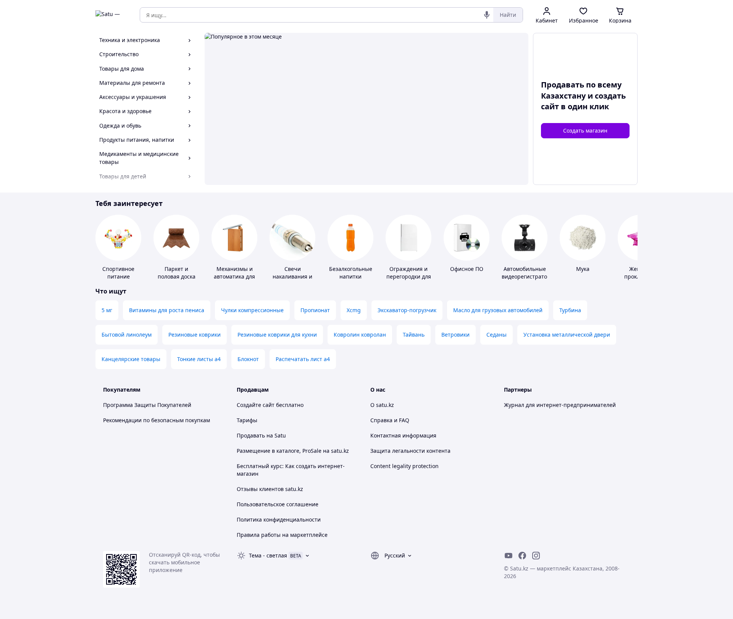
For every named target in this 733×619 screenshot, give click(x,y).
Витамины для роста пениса (166, 310)
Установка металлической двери (566, 334)
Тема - (268, 555)
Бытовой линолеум (127, 334)
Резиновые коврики (194, 334)
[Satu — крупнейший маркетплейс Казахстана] (112, 14)
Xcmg (354, 310)
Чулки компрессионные (252, 310)
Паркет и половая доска (176, 272)
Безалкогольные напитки (350, 272)
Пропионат (315, 310)
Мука (582, 268)
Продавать (251, 435)
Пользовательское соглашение (277, 504)
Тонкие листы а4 (199, 359)
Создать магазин (585, 130)
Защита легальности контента (410, 450)
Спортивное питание (118, 272)
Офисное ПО (466, 268)
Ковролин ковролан (360, 334)
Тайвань (414, 334)
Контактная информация (403, 435)
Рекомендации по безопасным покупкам (156, 420)
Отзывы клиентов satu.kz (270, 489)
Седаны (496, 334)
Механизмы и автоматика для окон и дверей (234, 276)
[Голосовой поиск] (486, 15)
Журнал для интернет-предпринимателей (560, 404)
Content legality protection (404, 466)
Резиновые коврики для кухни (277, 334)
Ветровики (455, 334)
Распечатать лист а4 (303, 359)
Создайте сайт (255, 404)
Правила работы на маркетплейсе (282, 534)
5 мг (107, 310)
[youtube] (508, 555)
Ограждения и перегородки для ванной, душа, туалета (408, 280)
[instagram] (536, 555)
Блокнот (248, 359)
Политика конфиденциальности (279, 519)
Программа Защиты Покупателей (147, 404)
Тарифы (247, 420)
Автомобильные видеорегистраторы (528, 272)
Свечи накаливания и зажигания (292, 276)
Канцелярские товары (131, 359)
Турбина (570, 310)
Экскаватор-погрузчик (407, 310)
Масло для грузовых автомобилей (497, 310)
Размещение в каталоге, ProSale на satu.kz (293, 450)
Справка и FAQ (389, 420)
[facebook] (522, 555)
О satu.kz (382, 404)
